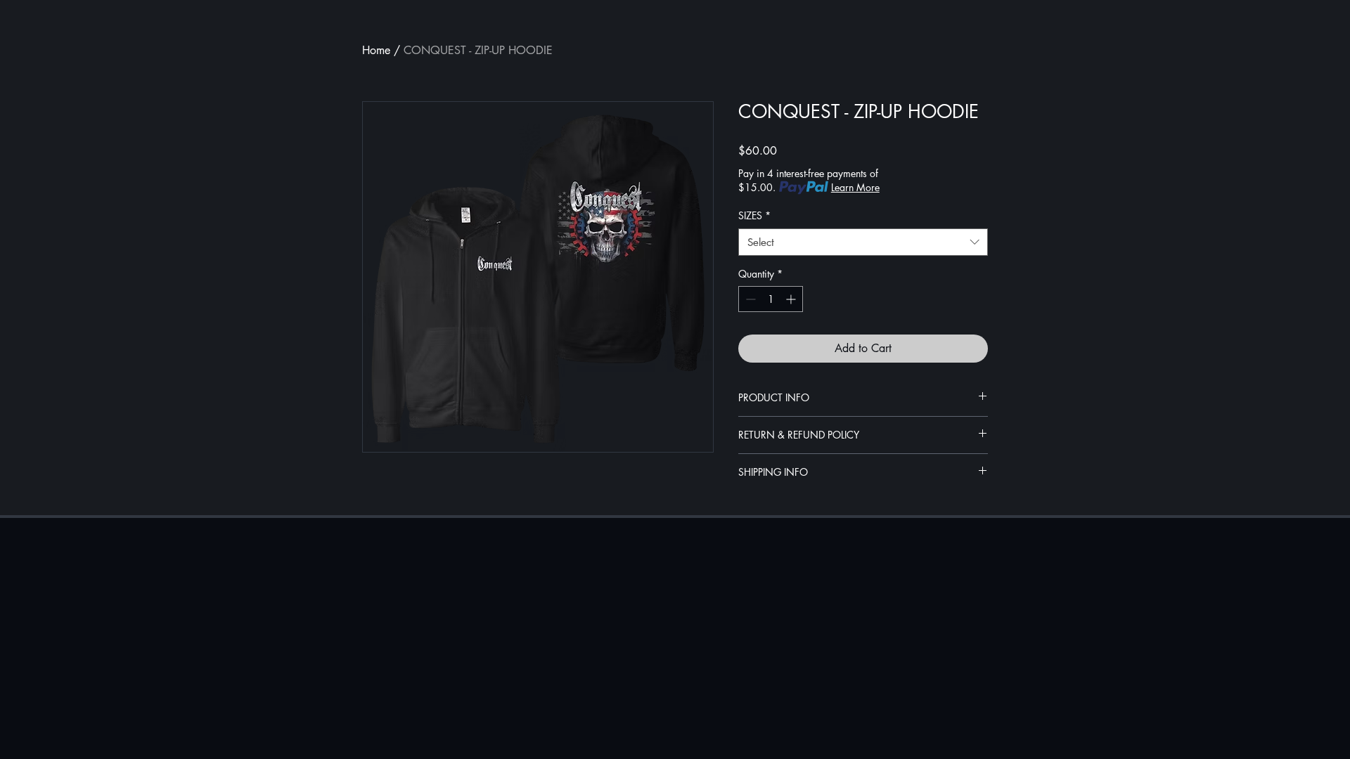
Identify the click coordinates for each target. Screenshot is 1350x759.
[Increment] (792, 299)
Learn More (855, 187)
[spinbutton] (770, 299)
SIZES (754, 215)
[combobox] (863, 242)
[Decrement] (749, 299)
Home (376, 50)
